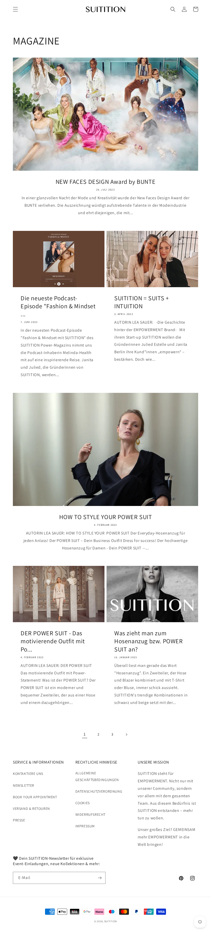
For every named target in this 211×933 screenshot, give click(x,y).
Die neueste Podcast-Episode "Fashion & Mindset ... (58, 306)
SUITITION (110, 921)
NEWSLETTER (23, 785)
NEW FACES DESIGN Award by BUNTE (106, 182)
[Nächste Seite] (126, 734)
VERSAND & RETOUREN (31, 808)
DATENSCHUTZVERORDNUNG (98, 791)
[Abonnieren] (99, 878)
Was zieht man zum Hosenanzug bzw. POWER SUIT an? (148, 641)
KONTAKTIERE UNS (28, 773)
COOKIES (82, 803)
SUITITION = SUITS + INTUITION (141, 302)
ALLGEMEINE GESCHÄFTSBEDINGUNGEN (97, 776)
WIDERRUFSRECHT (90, 814)
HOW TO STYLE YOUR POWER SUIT (105, 517)
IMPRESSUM (85, 826)
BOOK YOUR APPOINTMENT (35, 797)
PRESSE (19, 820)
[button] (15, 9)
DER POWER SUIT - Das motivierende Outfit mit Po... (53, 641)
